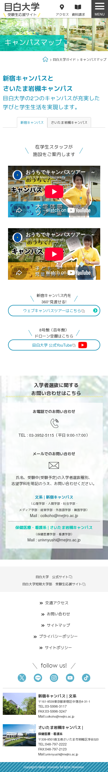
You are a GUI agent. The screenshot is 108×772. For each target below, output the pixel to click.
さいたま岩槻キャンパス (69, 122)
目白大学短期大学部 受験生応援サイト (52, 583)
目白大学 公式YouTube (52, 345)
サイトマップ (58, 625)
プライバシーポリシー (58, 636)
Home (45, 59)
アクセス (62, 14)
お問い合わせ (58, 613)
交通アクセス (56, 602)
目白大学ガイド (64, 59)
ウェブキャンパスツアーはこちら (52, 310)
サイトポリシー (58, 647)
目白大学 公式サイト (52, 576)
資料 (78, 14)
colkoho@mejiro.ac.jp (59, 515)
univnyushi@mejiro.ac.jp (59, 539)
